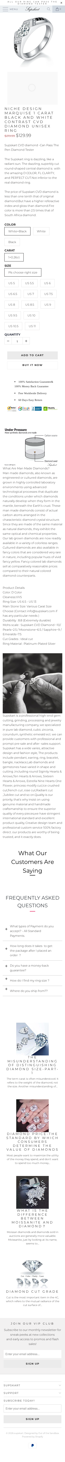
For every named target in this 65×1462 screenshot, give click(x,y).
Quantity (12, 334)
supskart (18, 1433)
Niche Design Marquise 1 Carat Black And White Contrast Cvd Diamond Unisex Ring (29, 120)
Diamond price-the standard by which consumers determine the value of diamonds (32, 1142)
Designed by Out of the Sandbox (41, 1433)
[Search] (49, 9)
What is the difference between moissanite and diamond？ (32, 1218)
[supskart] (32, 9)
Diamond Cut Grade (32, 1292)
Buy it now (32, 365)
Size (8, 265)
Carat (10, 250)
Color (10, 224)
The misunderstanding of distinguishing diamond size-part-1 (32, 1065)
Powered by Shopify (32, 1436)
